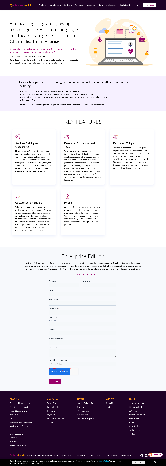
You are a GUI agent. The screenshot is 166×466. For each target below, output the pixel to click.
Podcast (132, 434)
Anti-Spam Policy (111, 455)
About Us (91, 5)
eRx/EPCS (14, 415)
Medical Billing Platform (19, 426)
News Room (134, 418)
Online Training (82, 407)
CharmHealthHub (136, 407)
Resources (79, 5)
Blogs (131, 422)
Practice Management (19, 407)
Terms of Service (66, 455)
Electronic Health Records (20, 403)
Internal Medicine (54, 407)
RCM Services (82, 415)
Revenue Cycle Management (21, 422)
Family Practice (53, 403)
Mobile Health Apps (18, 445)
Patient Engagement (18, 411)
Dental (50, 422)
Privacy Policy (81, 455)
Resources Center (136, 403)
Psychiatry (51, 415)
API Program (134, 411)
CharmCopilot (15, 438)
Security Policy (95, 455)
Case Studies (134, 426)
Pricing (100, 5)
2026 (30, 455)
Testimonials (134, 430)
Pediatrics (51, 411)
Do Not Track (138, 462)
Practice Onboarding (85, 403)
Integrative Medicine (55, 418)
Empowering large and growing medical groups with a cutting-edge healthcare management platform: (44, 32)
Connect (13, 430)
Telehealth (14, 418)
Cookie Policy (126, 455)
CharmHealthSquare (85, 418)
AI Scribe (13, 441)
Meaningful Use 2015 (138, 415)
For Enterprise (125, 5)
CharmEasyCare (16, 434)
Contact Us (110, 407)
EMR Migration (82, 411)
